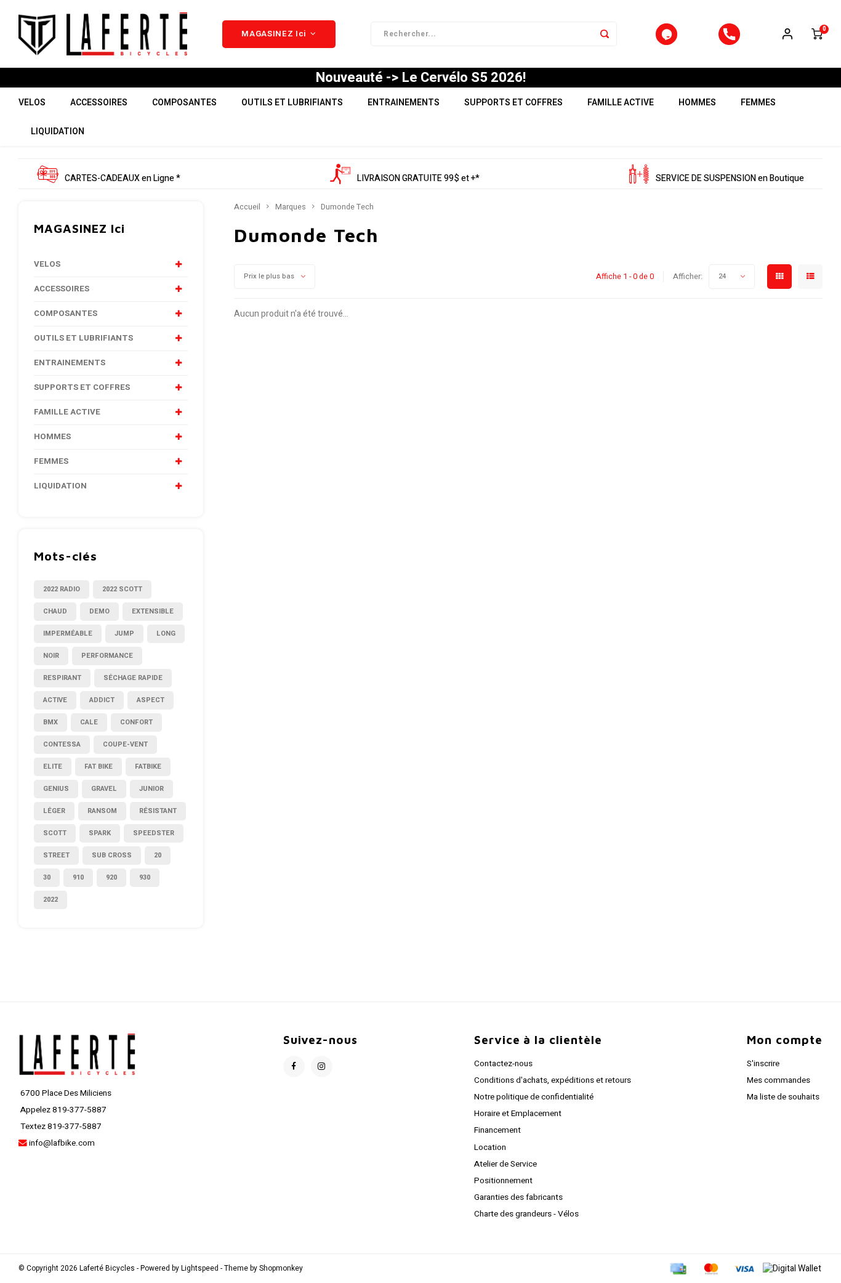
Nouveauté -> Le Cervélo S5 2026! (421, 77)
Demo (99, 611)
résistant (158, 811)
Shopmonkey (281, 1268)
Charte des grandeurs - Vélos (526, 1214)
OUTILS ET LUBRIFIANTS (292, 102)
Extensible (153, 611)
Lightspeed (200, 1268)
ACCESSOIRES (98, 102)
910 (78, 877)
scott (54, 833)
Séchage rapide (133, 678)
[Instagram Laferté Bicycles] (321, 1066)
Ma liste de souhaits (783, 1097)
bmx (50, 722)
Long (165, 633)
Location (490, 1147)
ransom (102, 811)
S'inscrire (763, 1064)
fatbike (148, 766)
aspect (150, 700)
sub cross (112, 855)
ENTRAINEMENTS (404, 102)
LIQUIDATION (57, 131)
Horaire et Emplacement (517, 1113)
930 (144, 877)
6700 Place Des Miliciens (64, 1093)
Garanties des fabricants (518, 1197)
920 (111, 877)
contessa (62, 744)
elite (52, 766)
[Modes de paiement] (677, 1268)
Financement (497, 1130)
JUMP (124, 633)
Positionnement (503, 1181)
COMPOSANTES (184, 102)
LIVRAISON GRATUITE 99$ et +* (418, 178)
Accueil (247, 206)
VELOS (32, 102)
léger (54, 811)
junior (151, 788)
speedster (153, 833)
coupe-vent (125, 744)
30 (46, 877)
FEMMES (758, 102)
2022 (50, 899)
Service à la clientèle (538, 1039)
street (56, 855)
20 (157, 855)
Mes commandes (778, 1080)
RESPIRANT (62, 678)
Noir (51, 655)
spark (100, 833)
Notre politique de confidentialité (534, 1097)
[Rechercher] (604, 34)
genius (56, 788)
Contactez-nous (503, 1064)
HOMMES (697, 102)
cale (89, 722)
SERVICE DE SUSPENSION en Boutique (730, 178)
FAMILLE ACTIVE (620, 102)
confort (136, 722)
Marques (290, 206)
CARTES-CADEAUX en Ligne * (122, 178)
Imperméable (67, 633)
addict (102, 700)
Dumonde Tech (347, 206)
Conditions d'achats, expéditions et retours (552, 1080)
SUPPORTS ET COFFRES (513, 102)
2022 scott (122, 589)
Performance (107, 655)
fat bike (98, 766)
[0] (817, 34)
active (55, 700)
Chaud (55, 611)
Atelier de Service (505, 1164)
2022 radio (61, 589)
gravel (104, 788)
